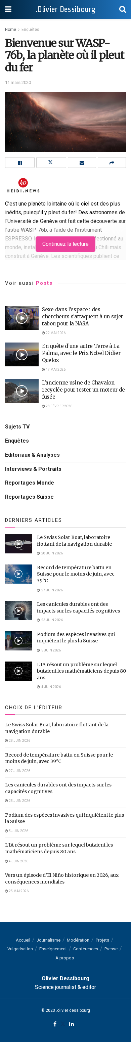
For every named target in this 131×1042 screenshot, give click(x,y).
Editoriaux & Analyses (32, 455)
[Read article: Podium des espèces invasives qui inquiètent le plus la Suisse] (18, 640)
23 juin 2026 (19, 801)
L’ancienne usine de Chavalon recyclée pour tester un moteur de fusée (83, 389)
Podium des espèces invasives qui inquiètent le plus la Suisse (76, 637)
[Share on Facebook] (20, 162)
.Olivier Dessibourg (65, 9)
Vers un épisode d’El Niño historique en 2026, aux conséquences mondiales (62, 878)
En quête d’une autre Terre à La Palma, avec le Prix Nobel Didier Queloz (81, 353)
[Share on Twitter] (51, 162)
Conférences (85, 948)
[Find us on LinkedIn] (71, 1024)
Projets (102, 940)
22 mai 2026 (55, 333)
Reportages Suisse (29, 497)
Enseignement (53, 948)
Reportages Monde (29, 483)
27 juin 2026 (19, 771)
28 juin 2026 (19, 740)
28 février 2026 (58, 406)
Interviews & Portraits (33, 469)
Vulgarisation (20, 948)
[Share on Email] (82, 162)
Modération (78, 940)
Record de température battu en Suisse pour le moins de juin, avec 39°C (76, 574)
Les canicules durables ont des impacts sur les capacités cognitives (78, 607)
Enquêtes (30, 29)
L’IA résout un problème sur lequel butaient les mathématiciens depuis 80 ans (81, 671)
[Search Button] (122, 9)
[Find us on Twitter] (63, 1024)
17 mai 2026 (55, 369)
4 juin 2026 (18, 861)
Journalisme (48, 940)
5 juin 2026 (18, 831)
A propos (64, 957)
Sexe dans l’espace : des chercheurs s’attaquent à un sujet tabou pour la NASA (82, 316)
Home (10, 29)
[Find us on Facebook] (54, 1024)
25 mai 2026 (18, 891)
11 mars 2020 (18, 82)
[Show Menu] (8, 9)
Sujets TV (17, 426)
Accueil (23, 940)
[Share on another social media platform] (112, 162)
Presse (111, 948)
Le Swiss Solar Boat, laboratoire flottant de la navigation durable (74, 540)
